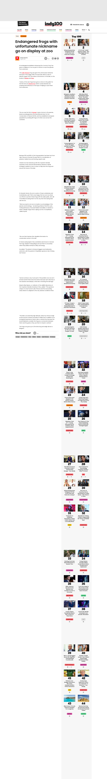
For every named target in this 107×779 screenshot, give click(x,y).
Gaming (34, 29)
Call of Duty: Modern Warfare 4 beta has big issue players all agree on (83, 329)
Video (77, 29)
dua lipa (83, 381)
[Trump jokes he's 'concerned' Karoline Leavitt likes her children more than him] (69, 110)
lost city (83, 595)
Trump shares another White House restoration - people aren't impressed (83, 564)
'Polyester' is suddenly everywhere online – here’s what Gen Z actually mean (69, 518)
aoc (83, 474)
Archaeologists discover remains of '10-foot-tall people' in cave (83, 145)
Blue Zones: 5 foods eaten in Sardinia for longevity (69, 707)
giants (83, 149)
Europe (34, 112)
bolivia (38, 337)
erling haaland (70, 58)
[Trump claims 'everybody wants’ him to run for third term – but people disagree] (69, 603)
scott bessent (83, 193)
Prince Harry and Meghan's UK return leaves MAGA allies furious (83, 212)
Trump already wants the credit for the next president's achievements (83, 121)
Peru (32, 78)
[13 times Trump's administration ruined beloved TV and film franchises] (69, 295)
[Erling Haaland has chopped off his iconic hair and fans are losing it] (69, 42)
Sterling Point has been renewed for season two (69, 563)
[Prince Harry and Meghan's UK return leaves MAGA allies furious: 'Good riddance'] (83, 202)
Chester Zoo (31, 84)
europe (17, 337)
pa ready (23, 36)
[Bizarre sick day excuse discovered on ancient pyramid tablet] (83, 698)
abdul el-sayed (69, 193)
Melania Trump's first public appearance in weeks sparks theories (69, 212)
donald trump (70, 126)
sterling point (69, 570)
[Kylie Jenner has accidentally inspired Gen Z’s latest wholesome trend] (83, 647)
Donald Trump (70, 242)
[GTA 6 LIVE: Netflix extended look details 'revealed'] (83, 603)
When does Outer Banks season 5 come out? (70, 751)
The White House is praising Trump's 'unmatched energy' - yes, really (69, 469)
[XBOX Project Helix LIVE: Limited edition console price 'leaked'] (83, 295)
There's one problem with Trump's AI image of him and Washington (69, 375)
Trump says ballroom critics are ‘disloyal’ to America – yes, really (83, 683)
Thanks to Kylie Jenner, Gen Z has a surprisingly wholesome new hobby (83, 658)
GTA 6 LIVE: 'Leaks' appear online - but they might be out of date (83, 52)
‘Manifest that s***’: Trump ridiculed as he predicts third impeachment (69, 237)
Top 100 (19, 29)
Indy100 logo (53, 24)
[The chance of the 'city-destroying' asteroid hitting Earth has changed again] (83, 413)
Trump (41, 29)
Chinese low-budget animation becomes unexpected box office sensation (69, 683)
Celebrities (68, 29)
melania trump (69, 217)
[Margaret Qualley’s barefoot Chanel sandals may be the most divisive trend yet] (69, 86)
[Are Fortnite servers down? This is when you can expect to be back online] (83, 742)
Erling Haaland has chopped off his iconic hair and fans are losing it (69, 52)
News (26, 29)
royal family (83, 217)
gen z (69, 525)
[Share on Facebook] (53, 58)
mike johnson (69, 595)
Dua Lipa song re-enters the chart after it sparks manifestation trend (83, 375)
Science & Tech (51, 29)
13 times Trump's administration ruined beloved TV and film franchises (69, 305)
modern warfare (83, 336)
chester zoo (24, 337)
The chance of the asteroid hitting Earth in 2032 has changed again (83, 423)
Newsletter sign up (78, 24)
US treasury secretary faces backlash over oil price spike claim (83, 189)
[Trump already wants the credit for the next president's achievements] (83, 110)
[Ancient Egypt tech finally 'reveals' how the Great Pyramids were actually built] (83, 767)
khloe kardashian (83, 102)
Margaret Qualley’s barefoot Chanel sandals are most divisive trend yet (69, 96)
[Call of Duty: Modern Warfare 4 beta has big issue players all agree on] (83, 319)
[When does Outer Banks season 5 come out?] (69, 742)
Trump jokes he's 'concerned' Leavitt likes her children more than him (69, 121)
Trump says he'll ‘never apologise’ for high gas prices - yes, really (83, 400)
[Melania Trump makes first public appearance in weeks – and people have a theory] (69, 202)
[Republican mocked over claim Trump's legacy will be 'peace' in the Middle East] (83, 507)
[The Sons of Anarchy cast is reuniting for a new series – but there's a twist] (83, 226)
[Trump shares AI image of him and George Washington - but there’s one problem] (69, 364)
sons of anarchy (83, 242)
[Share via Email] (58, 58)
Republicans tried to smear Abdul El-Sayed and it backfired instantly (69, 189)
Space (83, 430)
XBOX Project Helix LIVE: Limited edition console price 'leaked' (83, 305)
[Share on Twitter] (55, 58)
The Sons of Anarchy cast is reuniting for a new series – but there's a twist (83, 237)
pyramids (83, 713)
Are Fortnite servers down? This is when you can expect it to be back (83, 752)
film (69, 690)
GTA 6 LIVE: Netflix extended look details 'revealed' (83, 613)
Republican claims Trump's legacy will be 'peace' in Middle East (83, 518)
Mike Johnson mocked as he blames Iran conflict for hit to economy (69, 589)
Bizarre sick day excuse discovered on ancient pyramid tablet (83, 708)
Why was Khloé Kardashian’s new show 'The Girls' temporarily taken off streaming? (83, 97)
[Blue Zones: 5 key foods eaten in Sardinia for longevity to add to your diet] (69, 698)
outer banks (69, 759)
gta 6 (83, 58)
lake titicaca (45, 337)
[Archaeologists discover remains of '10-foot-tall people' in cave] (83, 135)
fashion (69, 102)
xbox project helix (83, 310)
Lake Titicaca (26, 73)
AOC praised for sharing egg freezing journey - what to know (83, 469)
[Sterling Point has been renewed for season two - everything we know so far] (69, 553)
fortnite (83, 759)
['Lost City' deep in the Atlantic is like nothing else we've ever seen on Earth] (83, 578)
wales (34, 337)
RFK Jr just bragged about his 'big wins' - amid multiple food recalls (69, 658)
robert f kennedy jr (69, 664)
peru (30, 337)
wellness (69, 713)
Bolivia (27, 78)
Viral (60, 29)
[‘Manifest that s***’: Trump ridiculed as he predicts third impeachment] (69, 226)
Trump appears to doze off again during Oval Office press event (69, 145)
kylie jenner (83, 664)
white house (69, 310)
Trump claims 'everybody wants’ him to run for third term (69, 614)
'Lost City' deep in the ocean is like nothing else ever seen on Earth (83, 588)
